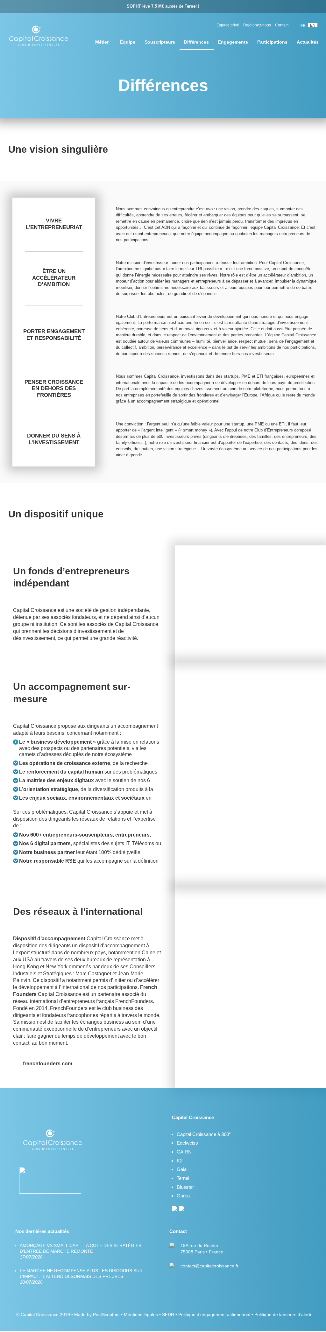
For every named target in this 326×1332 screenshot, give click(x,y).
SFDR (168, 1314)
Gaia (182, 1169)
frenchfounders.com (47, 1064)
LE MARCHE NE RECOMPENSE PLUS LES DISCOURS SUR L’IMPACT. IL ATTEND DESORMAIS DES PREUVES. (81, 1276)
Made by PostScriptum (97, 1314)
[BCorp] (53, 1181)
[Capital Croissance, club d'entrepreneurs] (39, 37)
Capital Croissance (40, 1314)
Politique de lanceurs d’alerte (283, 1314)
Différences (196, 42)
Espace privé (227, 25)
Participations (272, 42)
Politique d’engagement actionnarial (214, 1314)
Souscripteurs (160, 42)
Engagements (233, 42)
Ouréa (183, 1195)
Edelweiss (187, 1143)
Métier (102, 42)
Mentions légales (141, 1314)
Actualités (308, 42)
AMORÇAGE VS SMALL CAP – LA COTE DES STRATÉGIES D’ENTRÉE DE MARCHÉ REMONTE (80, 1251)
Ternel (183, 1178)
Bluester (185, 1187)
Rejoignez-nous (257, 25)
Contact (281, 25)
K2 (179, 1160)
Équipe (127, 42)
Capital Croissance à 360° (204, 1134)
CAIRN (184, 1151)
